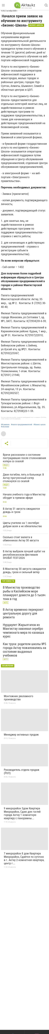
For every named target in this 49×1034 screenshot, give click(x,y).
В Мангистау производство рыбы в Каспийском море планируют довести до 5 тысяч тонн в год (24, 593)
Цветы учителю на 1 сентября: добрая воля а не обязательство (22, 524)
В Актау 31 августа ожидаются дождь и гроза (21, 510)
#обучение (5, 427)
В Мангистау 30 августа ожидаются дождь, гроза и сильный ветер (24, 570)
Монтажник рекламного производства (18, 697)
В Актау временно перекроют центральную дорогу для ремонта (23, 613)
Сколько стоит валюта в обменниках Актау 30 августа (21, 539)
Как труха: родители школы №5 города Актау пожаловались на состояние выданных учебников (24, 649)
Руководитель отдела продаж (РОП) (21, 771)
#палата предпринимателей (21, 425)
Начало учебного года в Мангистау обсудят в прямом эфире (24, 496)
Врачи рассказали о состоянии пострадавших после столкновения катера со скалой (24, 458)
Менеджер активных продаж (21, 734)
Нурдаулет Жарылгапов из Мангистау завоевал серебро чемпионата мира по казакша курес (23, 630)
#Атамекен (5, 425)
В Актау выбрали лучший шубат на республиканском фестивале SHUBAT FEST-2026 (24, 555)
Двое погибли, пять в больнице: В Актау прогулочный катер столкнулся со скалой (23, 478)
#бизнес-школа (39, 425)
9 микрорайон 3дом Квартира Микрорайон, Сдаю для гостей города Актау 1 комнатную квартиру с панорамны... (22, 813)
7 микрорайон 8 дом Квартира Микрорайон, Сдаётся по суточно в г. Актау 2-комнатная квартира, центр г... (24, 858)
